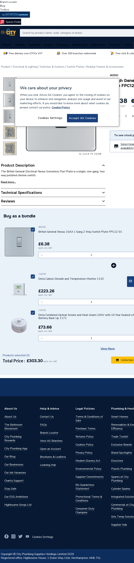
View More (107, 349)
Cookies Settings (50, 118)
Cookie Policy (61, 107)
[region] (67, 102)
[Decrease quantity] (42, 255)
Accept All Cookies (82, 118)
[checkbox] (33, 229)
